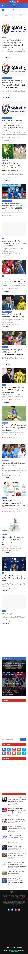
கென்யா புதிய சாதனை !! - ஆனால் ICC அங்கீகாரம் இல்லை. (16, 872)
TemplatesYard (13, 950)
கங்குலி (3, 384)
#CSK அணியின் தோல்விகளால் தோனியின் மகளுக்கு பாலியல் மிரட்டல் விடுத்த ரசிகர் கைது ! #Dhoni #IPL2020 (12, 43)
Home (8, 947)
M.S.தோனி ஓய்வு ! (8, 613)
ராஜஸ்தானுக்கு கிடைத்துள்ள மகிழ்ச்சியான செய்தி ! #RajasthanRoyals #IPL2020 (12, 352)
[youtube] (18, 1)
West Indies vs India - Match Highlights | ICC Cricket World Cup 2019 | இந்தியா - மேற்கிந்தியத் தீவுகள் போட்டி (13, 673)
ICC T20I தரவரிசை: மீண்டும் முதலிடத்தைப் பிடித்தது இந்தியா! (16, 847)
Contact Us (19, 947)
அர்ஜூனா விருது (5, 460)
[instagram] (15, 1)
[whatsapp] (19, 753)
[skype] (24, 749)
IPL (3, 238)
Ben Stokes (4, 347)
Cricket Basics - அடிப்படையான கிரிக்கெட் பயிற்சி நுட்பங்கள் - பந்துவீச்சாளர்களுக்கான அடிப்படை (14, 503)
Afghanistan (4, 160)
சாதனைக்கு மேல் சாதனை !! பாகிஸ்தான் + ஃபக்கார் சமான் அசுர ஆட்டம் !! (13, 691)
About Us (13, 947)
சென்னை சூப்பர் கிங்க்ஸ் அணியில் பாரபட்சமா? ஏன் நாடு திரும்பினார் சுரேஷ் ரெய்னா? (14, 427)
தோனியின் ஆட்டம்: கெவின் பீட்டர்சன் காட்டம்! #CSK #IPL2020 (14, 315)
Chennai (4, 611)
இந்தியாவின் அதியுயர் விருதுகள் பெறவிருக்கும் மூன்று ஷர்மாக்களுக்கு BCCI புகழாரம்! (13, 465)
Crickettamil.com (14, 951)
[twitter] (13, 1)
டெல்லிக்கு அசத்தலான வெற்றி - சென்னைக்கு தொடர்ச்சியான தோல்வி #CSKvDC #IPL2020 (13, 205)
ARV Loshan (5, 54)
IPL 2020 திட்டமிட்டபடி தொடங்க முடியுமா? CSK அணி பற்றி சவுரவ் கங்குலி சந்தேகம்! (13, 389)
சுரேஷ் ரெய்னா (5, 422)
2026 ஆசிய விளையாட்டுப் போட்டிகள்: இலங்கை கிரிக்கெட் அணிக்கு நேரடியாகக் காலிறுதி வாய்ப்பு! (15, 838)
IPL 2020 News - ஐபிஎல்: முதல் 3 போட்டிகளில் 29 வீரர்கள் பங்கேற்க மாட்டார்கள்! (13, 578)
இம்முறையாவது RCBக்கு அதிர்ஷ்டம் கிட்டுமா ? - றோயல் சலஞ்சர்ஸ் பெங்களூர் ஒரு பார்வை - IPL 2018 (17, 855)
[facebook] (10, 1)
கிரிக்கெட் (4, 498)
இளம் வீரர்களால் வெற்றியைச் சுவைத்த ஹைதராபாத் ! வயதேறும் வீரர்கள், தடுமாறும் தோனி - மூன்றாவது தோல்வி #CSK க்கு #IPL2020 (13, 125)
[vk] (4, 753)
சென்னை (4, 37)
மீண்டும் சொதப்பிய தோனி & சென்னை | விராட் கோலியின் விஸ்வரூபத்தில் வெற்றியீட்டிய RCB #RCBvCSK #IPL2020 (13, 84)
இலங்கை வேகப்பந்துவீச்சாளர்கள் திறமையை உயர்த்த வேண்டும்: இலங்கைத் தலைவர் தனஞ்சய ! (15, 10)
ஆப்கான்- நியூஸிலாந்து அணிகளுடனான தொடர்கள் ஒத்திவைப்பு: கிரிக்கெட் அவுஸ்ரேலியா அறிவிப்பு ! (11, 166)
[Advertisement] (14, 640)
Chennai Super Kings (6, 77)
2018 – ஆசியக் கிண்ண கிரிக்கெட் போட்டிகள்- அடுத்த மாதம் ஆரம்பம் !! (12, 682)
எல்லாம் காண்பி (14, 17)
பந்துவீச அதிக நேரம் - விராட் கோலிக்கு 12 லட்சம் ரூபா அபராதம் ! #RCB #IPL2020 (14, 243)
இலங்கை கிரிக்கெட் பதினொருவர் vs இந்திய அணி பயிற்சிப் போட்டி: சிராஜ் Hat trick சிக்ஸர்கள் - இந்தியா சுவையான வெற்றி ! (14, 664)
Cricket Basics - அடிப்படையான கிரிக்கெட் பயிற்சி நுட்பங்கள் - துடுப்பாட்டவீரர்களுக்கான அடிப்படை (13, 540)
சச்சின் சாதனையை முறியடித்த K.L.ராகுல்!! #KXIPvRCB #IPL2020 (13, 280)
